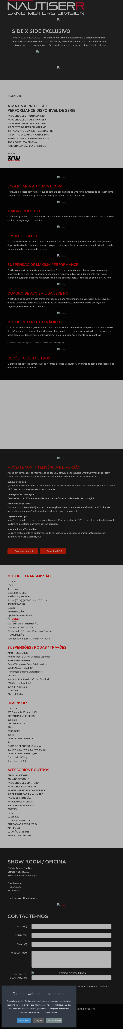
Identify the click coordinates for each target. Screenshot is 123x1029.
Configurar (38, 1020)
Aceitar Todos (23, 1020)
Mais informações (54, 1020)
